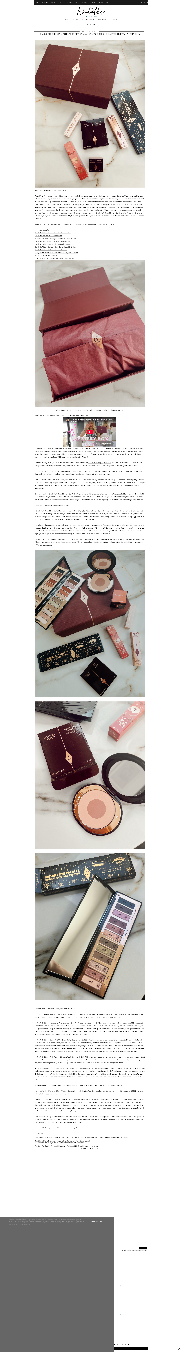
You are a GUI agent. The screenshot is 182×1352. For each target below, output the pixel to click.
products (115, 511)
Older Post (143, 1248)
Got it (102, 1222)
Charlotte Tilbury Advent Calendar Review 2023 (53, 233)
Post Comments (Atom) (140, 1250)
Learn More (93, 1222)
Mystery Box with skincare (128, 1102)
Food (107, 2)
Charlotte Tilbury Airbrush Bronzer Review (51, 250)
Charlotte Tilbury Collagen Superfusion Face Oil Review (55, 247)
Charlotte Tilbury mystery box (70, 410)
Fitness (101, 2)
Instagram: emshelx (90, 1146)
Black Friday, (125, 207)
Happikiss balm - (43, 1085)
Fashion (69, 2)
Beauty (77, 2)
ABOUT (37, 2)
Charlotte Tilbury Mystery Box (55, 190)
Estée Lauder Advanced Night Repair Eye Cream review (55, 239)
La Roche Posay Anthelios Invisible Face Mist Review (54, 258)
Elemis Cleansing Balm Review (46, 255)
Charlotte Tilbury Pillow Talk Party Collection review (54, 244)
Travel (93, 2)
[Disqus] (90, 1174)
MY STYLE (45, 2)
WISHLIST (61, 2)
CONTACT (53, 2)
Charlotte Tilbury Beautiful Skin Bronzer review (52, 241)
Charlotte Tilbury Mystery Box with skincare (94, 525)
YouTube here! (78, 1143)
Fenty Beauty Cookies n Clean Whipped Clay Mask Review (56, 253)
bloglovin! (60, 1141)
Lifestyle (85, 2)
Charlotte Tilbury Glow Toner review (48, 236)
